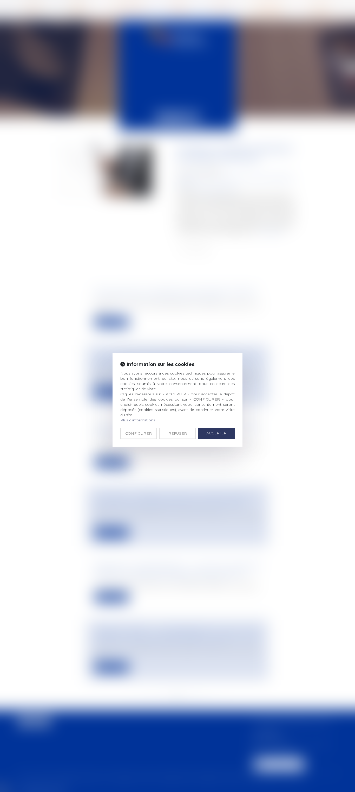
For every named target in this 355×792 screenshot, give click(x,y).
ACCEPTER (216, 433)
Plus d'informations (137, 420)
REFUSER (177, 433)
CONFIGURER (138, 433)
